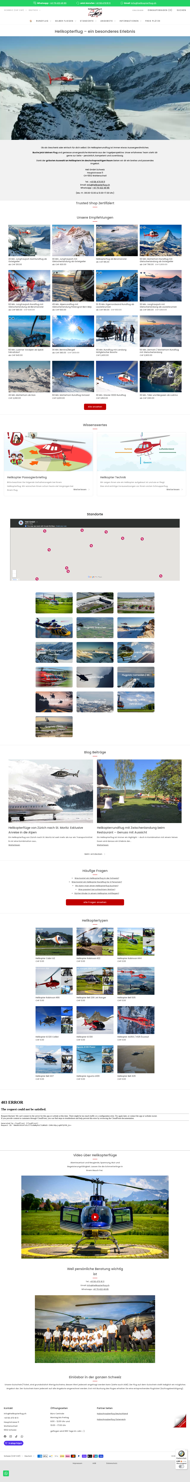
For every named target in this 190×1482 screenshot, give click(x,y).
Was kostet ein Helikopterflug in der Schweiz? (97, 878)
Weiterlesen (80, 490)
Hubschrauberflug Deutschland (112, 1413)
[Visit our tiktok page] (16, 1436)
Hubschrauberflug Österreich (111, 1419)
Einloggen (138, 10)
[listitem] (50, 3)
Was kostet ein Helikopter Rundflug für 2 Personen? (97, 882)
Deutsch (33, 10)
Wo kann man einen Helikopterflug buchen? (96, 885)
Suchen (181, 10)
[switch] (181, 1466)
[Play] (95, 1217)
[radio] (9, 227)
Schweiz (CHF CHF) (14, 10)
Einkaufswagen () (160, 10)
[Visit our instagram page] (11, 1436)
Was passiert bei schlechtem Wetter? (96, 889)
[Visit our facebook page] (5, 1436)
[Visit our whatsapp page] (22, 1436)
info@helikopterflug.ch (143, 3)
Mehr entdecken (93, 854)
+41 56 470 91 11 (103, 3)
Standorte (87, 21)
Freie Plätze (152, 21)
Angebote (106, 21)
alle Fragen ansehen (95, 902)
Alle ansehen (95, 406)
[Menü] (185, 1450)
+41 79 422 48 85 (58, 3)
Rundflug (42, 21)
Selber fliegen (64, 21)
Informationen (129, 21)
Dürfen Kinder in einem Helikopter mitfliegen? (96, 893)
